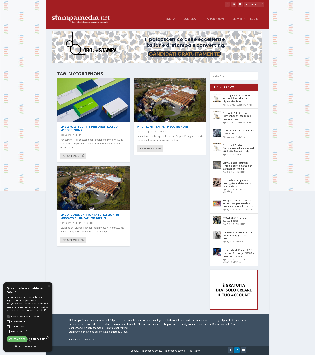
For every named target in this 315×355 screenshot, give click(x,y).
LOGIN (254, 19)
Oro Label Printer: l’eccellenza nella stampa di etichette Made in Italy (238, 148)
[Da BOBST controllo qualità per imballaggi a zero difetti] (217, 235)
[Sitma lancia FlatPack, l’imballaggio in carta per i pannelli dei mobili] (217, 165)
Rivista (170, 19)
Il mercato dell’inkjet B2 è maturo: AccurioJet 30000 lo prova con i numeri (239, 253)
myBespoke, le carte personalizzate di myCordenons (89, 128)
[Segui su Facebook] (230, 350)
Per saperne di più (73, 155)
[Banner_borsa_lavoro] (234, 308)
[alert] (27, 317)
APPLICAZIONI (215, 19)
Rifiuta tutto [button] (39, 339)
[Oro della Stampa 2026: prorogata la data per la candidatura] (217, 182)
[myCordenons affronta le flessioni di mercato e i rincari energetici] (93, 188)
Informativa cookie (175, 350)
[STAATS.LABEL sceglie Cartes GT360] (217, 220)
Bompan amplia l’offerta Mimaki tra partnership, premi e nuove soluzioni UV (238, 203)
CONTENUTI (191, 19)
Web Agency (193, 350)
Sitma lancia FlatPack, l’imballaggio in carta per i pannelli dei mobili (238, 165)
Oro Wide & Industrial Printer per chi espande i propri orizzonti (237, 115)
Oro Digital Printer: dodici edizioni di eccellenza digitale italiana (237, 98)
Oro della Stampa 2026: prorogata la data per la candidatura (237, 183)
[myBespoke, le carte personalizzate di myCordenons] (93, 100)
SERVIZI (237, 19)
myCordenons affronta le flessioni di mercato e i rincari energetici (89, 216)
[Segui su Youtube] (243, 350)
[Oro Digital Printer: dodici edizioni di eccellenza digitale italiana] (217, 98)
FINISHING (240, 172)
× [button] (49, 286)
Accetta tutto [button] (17, 339)
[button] (28, 346)
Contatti (135, 350)
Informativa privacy (152, 350)
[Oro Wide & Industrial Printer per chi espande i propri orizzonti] (217, 115)
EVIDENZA (240, 189)
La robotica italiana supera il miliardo (238, 132)
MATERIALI (78, 135)
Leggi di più (40, 310)
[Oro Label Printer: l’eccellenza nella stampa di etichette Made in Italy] (217, 147)
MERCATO (88, 223)
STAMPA (250, 209)
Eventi (239, 104)
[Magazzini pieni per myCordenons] (170, 100)
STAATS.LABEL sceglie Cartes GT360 (235, 219)
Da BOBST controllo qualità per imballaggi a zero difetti (238, 235)
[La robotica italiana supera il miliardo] (217, 133)
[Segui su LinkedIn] (237, 350)
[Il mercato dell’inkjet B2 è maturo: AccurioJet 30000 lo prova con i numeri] (217, 252)
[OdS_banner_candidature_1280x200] (157, 62)
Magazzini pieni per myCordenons (163, 127)
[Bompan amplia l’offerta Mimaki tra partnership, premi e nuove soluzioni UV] (217, 203)
